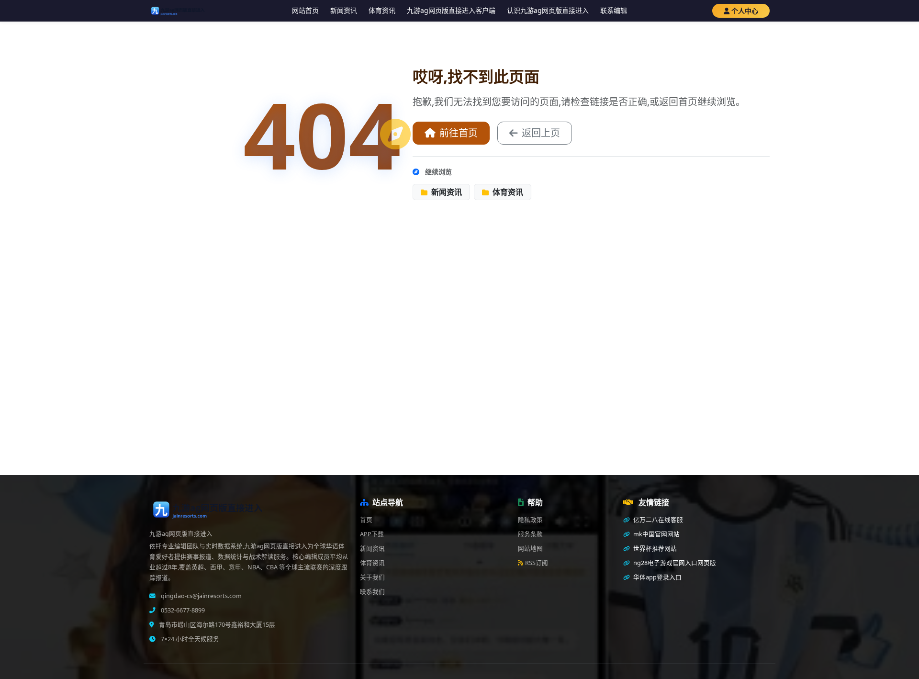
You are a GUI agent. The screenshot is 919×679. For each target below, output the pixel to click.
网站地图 (530, 548)
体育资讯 (382, 10)
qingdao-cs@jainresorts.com (200, 596)
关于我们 (372, 577)
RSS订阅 (536, 563)
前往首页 (458, 132)
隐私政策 (530, 520)
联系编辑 (613, 10)
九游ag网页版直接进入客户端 (451, 10)
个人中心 (744, 10)
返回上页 (541, 132)
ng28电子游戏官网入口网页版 (674, 563)
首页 (366, 520)
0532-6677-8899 (182, 610)
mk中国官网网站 (656, 534)
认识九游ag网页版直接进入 (548, 10)
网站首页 (305, 10)
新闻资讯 (343, 10)
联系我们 (372, 592)
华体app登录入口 (657, 577)
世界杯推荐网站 (654, 548)
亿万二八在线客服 (657, 520)
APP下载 (372, 534)
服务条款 (530, 534)
